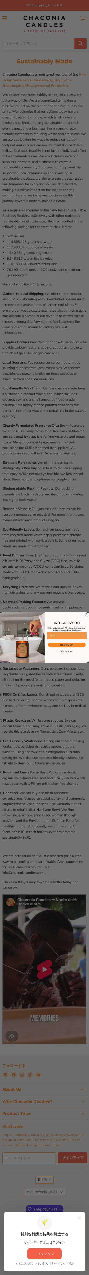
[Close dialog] (86, 614)
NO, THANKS (66, 652)
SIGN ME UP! (67, 645)
